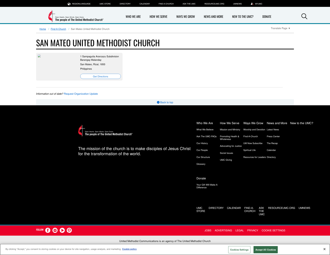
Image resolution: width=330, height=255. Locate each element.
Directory (125, 3)
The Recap (272, 143)
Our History (202, 143)
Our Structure (203, 157)
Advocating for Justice (231, 145)
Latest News (273, 129)
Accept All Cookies (265, 249)
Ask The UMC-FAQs (206, 136)
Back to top (166, 102)
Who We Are (133, 16)
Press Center (273, 136)
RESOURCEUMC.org (214, 3)
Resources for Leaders (254, 157)
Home (43, 29)
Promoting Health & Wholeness (229, 138)
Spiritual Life (249, 150)
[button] (304, 17)
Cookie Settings (273, 230)
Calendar (145, 3)
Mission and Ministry (230, 129)
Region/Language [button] (81, 3)
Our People (202, 150)
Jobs (208, 230)
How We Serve (158, 16)
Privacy (252, 230)
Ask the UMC (189, 3)
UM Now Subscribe (252, 143)
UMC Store (105, 3)
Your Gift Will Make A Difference (207, 186)
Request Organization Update (81, 94)
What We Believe (204, 129)
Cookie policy (129, 249)
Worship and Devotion (254, 129)
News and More (213, 16)
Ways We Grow (185, 16)
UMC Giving (226, 159)
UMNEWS (237, 3)
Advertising (223, 230)
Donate (266, 16)
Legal (239, 230)
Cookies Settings (239, 249)
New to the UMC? (243, 16)
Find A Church (58, 29)
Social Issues (226, 153)
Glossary (200, 163)
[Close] (324, 249)
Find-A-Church (166, 3)
